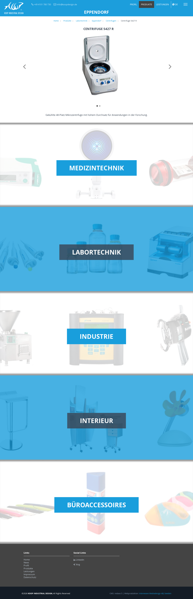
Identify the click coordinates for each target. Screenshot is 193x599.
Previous (25, 69)
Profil (133, 4)
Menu (185, 4)
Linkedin (80, 559)
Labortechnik (81, 21)
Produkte (146, 4)
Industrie (96, 336)
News (26, 562)
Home (56, 21)
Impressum (29, 574)
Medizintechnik (96, 168)
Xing (78, 564)
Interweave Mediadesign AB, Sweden (155, 593)
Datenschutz (30, 577)
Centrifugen (111, 21)
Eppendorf (96, 21)
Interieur (96, 420)
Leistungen (162, 4)
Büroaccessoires (96, 505)
